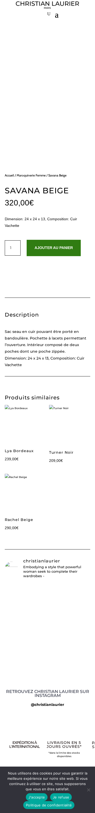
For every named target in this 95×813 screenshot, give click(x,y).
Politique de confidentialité (49, 805)
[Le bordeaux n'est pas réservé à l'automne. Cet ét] (47, 647)
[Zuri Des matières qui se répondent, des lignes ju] (47, 670)
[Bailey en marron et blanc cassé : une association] (47, 588)
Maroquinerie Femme (31, 175)
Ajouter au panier (54, 248)
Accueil (9, 175)
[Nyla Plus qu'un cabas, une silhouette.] (47, 679)
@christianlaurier (47, 704)
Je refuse (61, 797)
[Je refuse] (88, 789)
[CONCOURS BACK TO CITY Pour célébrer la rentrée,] (47, 617)
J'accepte (36, 797)
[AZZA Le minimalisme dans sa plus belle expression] (47, 660)
